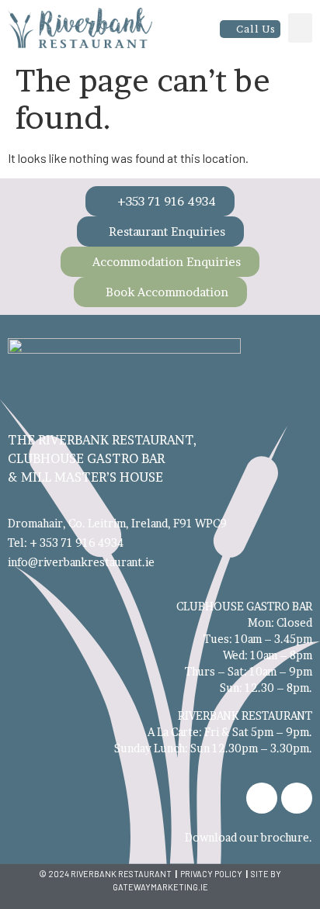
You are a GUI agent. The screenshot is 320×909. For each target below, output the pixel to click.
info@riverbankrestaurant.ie (81, 562)
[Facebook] (261, 798)
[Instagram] (296, 798)
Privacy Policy (211, 874)
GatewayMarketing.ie (160, 887)
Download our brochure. (248, 837)
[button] (300, 28)
